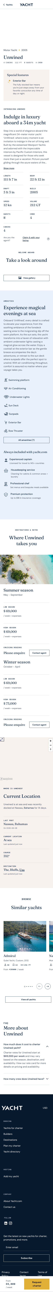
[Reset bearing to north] (50, 749)
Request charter (37, 1284)
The (6, 870)
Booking (7, 1121)
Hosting (7, 1169)
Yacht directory (12, 1151)
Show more (9, 168)
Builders (8, 1134)
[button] (20, 948)
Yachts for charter (13, 1128)
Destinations (10, 1139)
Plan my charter (12, 1145)
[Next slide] (48, 986)
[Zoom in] (50, 741)
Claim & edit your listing (31, 239)
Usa (22, 870)
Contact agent (39, 653)
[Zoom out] (50, 745)
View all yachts (28, 999)
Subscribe (26, 1258)
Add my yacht (11, 1176)
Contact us (9, 1207)
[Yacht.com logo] (12, 1108)
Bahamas (29, 807)
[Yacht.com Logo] (26, 5)
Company (7, 1194)
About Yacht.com (13, 1201)
